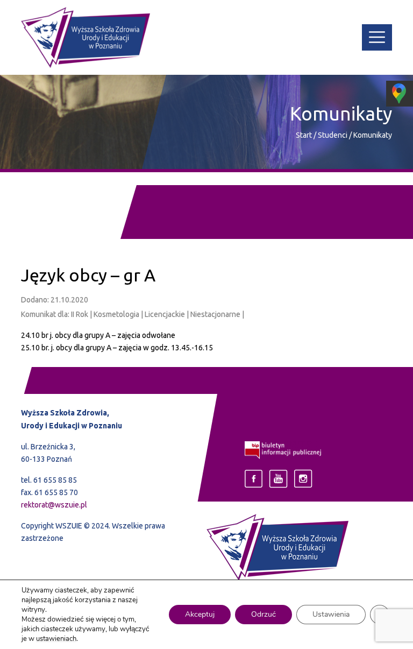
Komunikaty (372, 135)
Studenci (333, 135)
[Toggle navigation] (377, 37)
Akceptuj (200, 614)
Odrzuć (263, 614)
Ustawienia (331, 614)
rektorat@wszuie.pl (54, 504)
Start (304, 135)
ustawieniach (56, 639)
